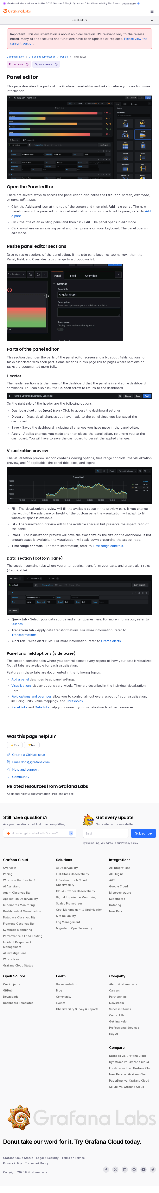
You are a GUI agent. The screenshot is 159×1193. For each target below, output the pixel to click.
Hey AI (113, 1033)
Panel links (19, 707)
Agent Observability (16, 892)
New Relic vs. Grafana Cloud (128, 1074)
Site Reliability (66, 915)
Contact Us (116, 1015)
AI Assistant (11, 886)
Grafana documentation (42, 56)
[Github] (134, 1169)
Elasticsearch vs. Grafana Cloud (131, 1068)
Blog (59, 990)
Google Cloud (118, 886)
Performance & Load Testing (22, 936)
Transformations (23, 635)
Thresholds (74, 701)
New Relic (116, 911)
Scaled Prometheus (69, 903)
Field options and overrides (31, 696)
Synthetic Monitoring (17, 929)
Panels (64, 56)
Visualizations (21, 685)
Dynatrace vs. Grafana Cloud (129, 1062)
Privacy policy (129, 842)
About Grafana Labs (123, 984)
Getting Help (118, 1021)
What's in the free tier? (19, 880)
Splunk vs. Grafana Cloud (126, 1086)
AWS (112, 880)
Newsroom (116, 1002)
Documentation (15, 56)
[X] (115, 1169)
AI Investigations (14, 953)
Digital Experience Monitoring (76, 897)
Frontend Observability (19, 923)
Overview (9, 867)
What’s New (11, 959)
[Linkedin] (125, 1169)
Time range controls (108, 546)
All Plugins (116, 874)
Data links (42, 707)
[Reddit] (153, 1169)
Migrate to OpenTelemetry (74, 928)
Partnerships (118, 996)
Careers (114, 990)
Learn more (129, 3)
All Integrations (119, 867)
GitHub (8, 990)
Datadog (115, 905)
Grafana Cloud (104, 1141)
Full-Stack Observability (72, 874)
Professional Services (124, 1027)
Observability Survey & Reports (77, 1009)
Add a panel (20, 679)
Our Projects (11, 984)
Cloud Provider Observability (75, 891)
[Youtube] (143, 1169)
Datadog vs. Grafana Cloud (128, 1055)
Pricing (7, 874)
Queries (17, 624)
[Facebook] (106, 1169)
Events (60, 1002)
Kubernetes (117, 898)
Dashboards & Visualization (22, 911)
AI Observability (67, 867)
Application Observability (20, 898)
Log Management (68, 922)
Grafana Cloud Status (18, 965)
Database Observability (19, 917)
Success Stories (120, 1009)
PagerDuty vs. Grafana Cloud (129, 1080)
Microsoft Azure (120, 892)
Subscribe (143, 833)
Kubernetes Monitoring (19, 905)
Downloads (10, 996)
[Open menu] (152, 11)
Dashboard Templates (18, 1002)
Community (63, 996)
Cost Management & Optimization (79, 909)
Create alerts (111, 641)
